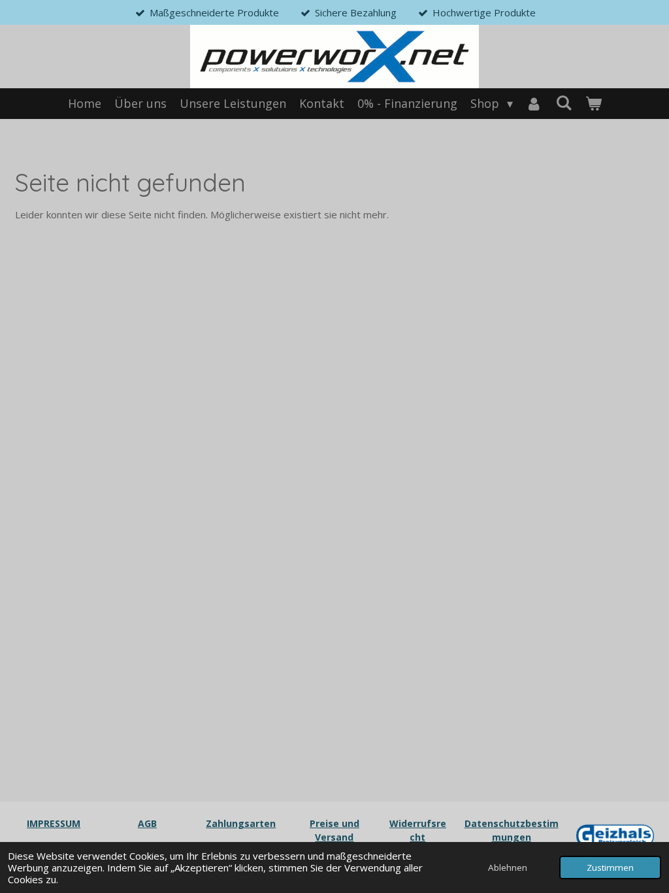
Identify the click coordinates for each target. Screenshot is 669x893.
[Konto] (534, 103)
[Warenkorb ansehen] (593, 103)
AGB (147, 823)
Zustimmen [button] (610, 867)
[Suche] (563, 102)
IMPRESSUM (53, 823)
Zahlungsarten (241, 823)
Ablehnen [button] (507, 867)
